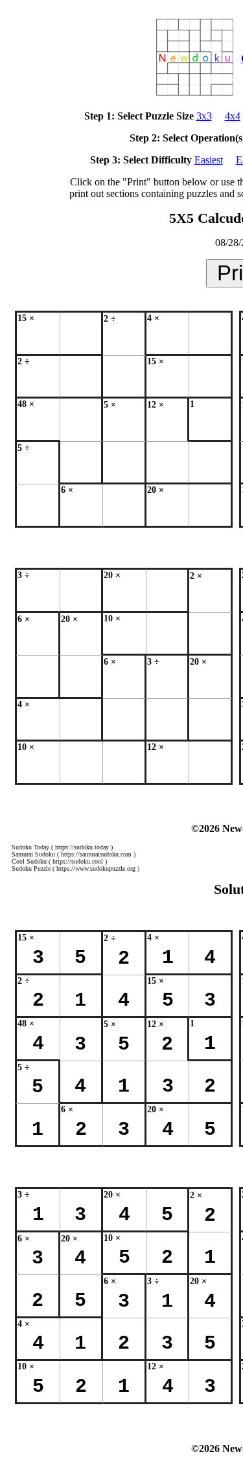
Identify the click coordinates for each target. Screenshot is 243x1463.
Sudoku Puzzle (31, 868)
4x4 (232, 115)
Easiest (208, 159)
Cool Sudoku (29, 861)
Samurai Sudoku (33, 854)
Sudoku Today (30, 847)
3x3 (204, 115)
